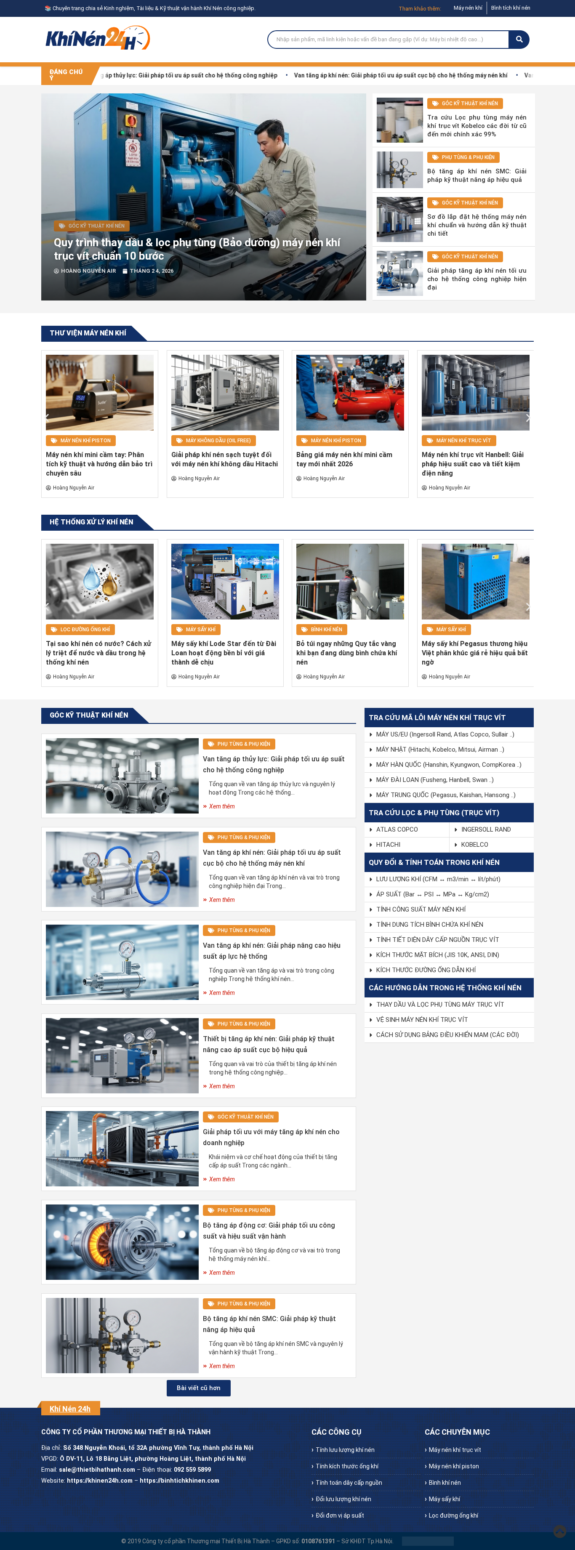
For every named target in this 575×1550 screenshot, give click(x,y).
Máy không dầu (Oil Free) (218, 441)
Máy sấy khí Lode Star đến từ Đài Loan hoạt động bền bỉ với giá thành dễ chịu (223, 653)
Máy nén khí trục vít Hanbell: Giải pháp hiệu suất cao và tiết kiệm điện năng (473, 464)
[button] (46, 417)
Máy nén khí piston (86, 441)
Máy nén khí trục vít (464, 441)
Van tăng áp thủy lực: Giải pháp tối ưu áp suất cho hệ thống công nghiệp (135, 75)
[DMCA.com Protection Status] (428, 1541)
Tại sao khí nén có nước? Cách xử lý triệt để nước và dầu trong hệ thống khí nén (98, 653)
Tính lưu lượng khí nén (345, 1449)
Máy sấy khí (201, 630)
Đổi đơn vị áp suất (340, 1515)
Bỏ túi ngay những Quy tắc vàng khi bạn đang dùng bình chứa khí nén (346, 653)
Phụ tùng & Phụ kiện (468, 157)
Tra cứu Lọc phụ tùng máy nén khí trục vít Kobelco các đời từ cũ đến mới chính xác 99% (477, 126)
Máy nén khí (468, 8)
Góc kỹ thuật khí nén (97, 226)
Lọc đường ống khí (85, 630)
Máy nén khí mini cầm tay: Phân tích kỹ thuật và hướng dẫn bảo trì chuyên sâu (99, 464)
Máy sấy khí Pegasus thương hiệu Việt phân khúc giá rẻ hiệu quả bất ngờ (475, 653)
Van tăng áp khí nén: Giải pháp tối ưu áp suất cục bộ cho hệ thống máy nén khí (358, 75)
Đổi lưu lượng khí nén (343, 1499)
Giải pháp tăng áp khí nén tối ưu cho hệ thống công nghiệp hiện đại (477, 279)
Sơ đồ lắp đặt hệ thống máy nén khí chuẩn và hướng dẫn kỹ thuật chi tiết (477, 225)
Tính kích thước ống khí (347, 1466)
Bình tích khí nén (510, 8)
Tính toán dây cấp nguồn (349, 1482)
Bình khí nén (326, 630)
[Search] (519, 39)
